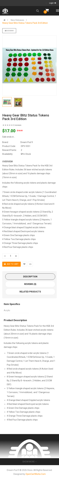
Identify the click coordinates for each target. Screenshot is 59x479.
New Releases (17, 20)
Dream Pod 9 (26, 142)
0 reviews (17, 125)
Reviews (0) (30, 284)
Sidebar (10, 31)
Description (30, 276)
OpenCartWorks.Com (36, 474)
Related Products (30, 291)
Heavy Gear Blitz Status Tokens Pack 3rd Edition (25, 23)
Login (51, 3)
